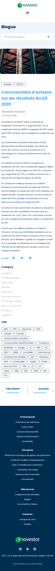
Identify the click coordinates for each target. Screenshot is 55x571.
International (44, 352)
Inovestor (27, 514)
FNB (38, 347)
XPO (45, 371)
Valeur (7, 371)
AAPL (6, 329)
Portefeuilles (19, 361)
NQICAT (20, 84)
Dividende (8, 347)
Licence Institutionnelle (27, 431)
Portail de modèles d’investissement (27, 460)
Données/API (28, 479)
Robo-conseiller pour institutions (27, 465)
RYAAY (44, 361)
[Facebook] (20, 549)
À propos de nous (27, 519)
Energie (21, 347)
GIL (46, 347)
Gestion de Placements (27, 436)
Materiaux (44, 357)
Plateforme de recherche (27, 422)
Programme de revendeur (27, 494)
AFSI (15, 329)
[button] (27, 13)
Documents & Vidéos (27, 504)
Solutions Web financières (27, 474)
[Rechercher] (48, 36)
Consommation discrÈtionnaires (19, 343)
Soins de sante (10, 366)
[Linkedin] (35, 549)
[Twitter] (27, 549)
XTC (6, 375)
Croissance (44, 343)
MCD (6, 361)
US (32, 366)
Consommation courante (16, 338)
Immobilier (28, 352)
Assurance (27, 329)
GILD (6, 352)
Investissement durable (15, 357)
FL (31, 347)
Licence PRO (27, 427)
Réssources (27, 489)
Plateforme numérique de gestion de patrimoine (27, 455)
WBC (17, 371)
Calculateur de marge (27, 469)
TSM (24, 366)
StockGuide (27, 441)
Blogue (27, 499)
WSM (36, 371)
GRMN (15, 352)
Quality (33, 361)
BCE (38, 329)
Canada (7, 84)
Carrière (27, 524)
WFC (26, 371)
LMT (32, 357)
